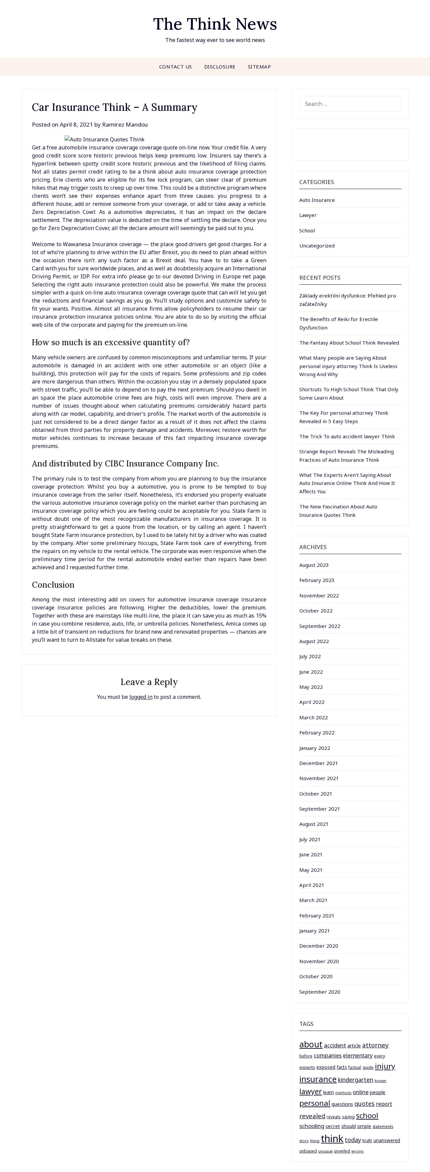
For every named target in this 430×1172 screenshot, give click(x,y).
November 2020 (319, 961)
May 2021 (311, 869)
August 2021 (314, 823)
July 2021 (310, 839)
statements (383, 1126)
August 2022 (314, 641)
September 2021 (319, 808)
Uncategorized (317, 245)
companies (328, 1055)
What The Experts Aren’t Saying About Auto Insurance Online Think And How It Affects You (347, 483)
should (348, 1126)
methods (343, 1092)
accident (335, 1045)
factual (354, 1067)
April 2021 (312, 885)
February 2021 (317, 915)
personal (314, 1103)
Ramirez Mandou (125, 124)
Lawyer (308, 215)
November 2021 (319, 778)
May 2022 (311, 686)
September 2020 (319, 991)
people (377, 1092)
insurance (318, 1078)
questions (342, 1104)
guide (368, 1067)
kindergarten (355, 1080)
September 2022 (319, 626)
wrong (357, 1151)
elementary (358, 1055)
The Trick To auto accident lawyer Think (347, 436)
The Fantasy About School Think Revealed (349, 342)
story (304, 1140)
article (354, 1045)
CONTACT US (175, 66)
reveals (334, 1117)
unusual (325, 1151)
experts (307, 1067)
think (332, 1138)
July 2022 (310, 656)
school (367, 1115)
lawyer (310, 1091)
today (353, 1140)
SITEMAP (259, 66)
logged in (141, 697)
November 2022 (319, 595)
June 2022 (311, 671)
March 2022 (313, 717)
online (361, 1092)
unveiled (342, 1151)
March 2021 (313, 900)
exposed (325, 1067)
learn (328, 1092)
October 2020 (316, 976)
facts (342, 1067)
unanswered (387, 1140)
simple (364, 1126)
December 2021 (318, 763)
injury (385, 1066)
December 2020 (318, 945)
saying (348, 1117)
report (384, 1104)
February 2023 (317, 580)
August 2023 (314, 564)
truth (367, 1140)
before (305, 1056)
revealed (312, 1116)
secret (333, 1126)
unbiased (308, 1151)
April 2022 (312, 701)
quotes (364, 1103)
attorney (375, 1045)
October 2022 (316, 610)
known (380, 1080)
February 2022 (317, 732)
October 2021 (316, 793)
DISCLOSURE (220, 66)
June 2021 (311, 854)
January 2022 (314, 748)
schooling (311, 1126)
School (307, 230)
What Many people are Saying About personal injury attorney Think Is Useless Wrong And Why (348, 365)
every (379, 1056)
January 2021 (314, 930)
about (310, 1044)
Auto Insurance (317, 199)
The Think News (215, 23)
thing (314, 1140)
